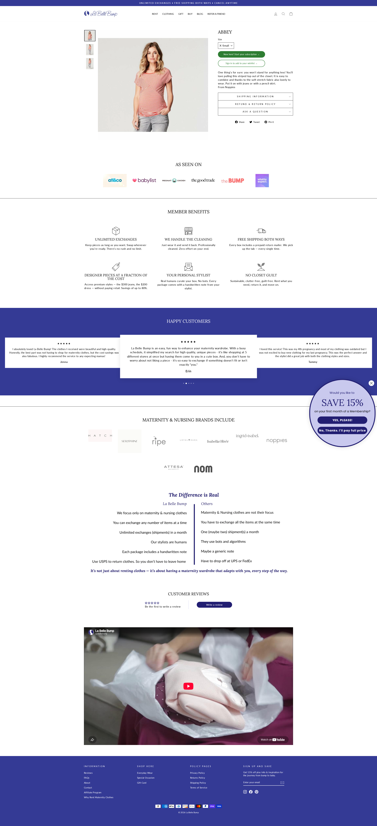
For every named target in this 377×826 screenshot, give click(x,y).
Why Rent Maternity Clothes (99, 797)
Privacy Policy (197, 772)
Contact (88, 787)
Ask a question (255, 111)
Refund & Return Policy (255, 104)
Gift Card (141, 782)
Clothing (168, 13)
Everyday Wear (145, 772)
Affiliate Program (92, 792)
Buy (190, 13)
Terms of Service (198, 787)
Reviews (88, 772)
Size (220, 39)
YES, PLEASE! (342, 420)
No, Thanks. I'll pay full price (342, 430)
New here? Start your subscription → (242, 54)
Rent (155, 13)
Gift (180, 13)
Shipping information (255, 96)
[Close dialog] (371, 383)
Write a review (214, 604)
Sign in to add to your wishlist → (241, 63)
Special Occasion (145, 777)
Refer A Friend (216, 13)
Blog (200, 13)
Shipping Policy (198, 782)
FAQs (87, 777)
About (87, 782)
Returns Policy (197, 777)
